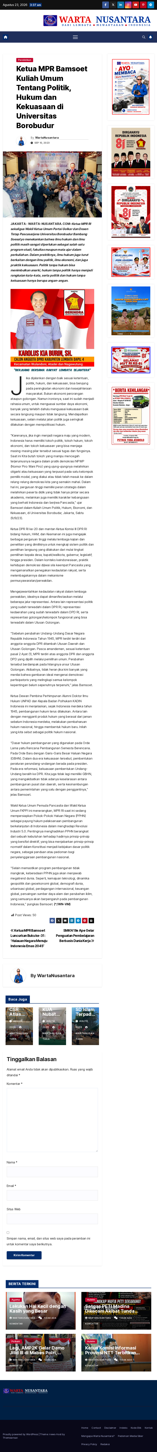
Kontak (149, 1427)
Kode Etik (136, 1427)
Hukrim (91, 1299)
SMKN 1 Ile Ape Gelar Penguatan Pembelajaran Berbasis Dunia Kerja (75, 935)
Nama (12, 1162)
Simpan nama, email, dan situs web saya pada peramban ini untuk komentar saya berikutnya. (48, 1241)
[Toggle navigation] (75, 37)
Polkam (15, 1341)
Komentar (14, 1084)
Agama (15, 1299)
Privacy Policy (89, 1444)
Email (11, 1186)
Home (84, 1427)
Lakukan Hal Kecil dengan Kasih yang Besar (38, 1308)
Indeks (123, 1427)
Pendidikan (24, 60)
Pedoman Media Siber (130, 1435)
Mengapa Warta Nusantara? (97, 1435)
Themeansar (10, 1437)
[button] (143, 37)
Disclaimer (110, 1427)
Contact (96, 1427)
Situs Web (14, 1209)
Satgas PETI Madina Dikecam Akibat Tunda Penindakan (110, 1311)
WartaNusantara (47, 137)
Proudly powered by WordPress (21, 1434)
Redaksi (105, 1444)
